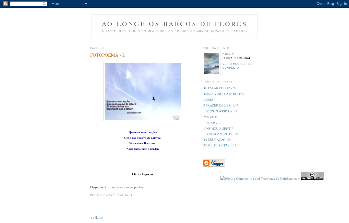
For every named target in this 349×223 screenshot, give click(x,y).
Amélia (228, 53)
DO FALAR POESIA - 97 (220, 88)
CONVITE (210, 117)
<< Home (96, 217)
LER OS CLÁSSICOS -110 (221, 111)
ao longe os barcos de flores (174, 23)
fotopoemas (113, 187)
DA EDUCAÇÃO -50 (217, 139)
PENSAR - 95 (212, 123)
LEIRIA (208, 99)
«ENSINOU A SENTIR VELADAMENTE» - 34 (221, 131)
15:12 (129, 195)
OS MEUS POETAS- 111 (220, 145)
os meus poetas (132, 187)
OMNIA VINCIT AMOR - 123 (223, 93)
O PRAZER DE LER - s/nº (220, 105)
